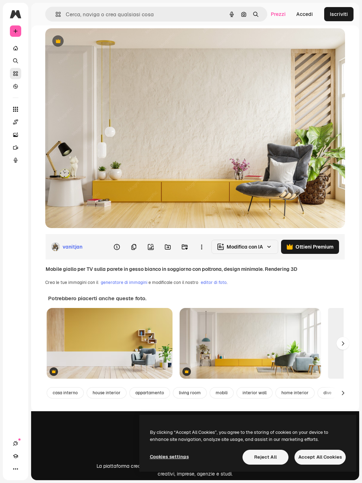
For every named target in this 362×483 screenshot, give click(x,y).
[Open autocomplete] (55, 14)
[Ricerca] (15, 60)
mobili (222, 393)
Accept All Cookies (320, 457)
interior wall (255, 393)
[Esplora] (15, 86)
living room (190, 393)
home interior (295, 393)
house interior (107, 393)
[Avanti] (343, 343)
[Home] (15, 48)
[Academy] (15, 456)
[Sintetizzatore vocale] (15, 160)
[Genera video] (15, 147)
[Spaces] (15, 122)
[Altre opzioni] (201, 247)
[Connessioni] (15, 443)
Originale (92, 41)
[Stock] (15, 73)
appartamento (149, 393)
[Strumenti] (15, 109)
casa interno (65, 393)
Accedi (304, 14)
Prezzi (278, 14)
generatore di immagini (124, 282)
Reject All (265, 457)
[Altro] (15, 469)
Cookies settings (169, 457)
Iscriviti (339, 14)
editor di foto (214, 282)
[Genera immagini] (15, 134)
